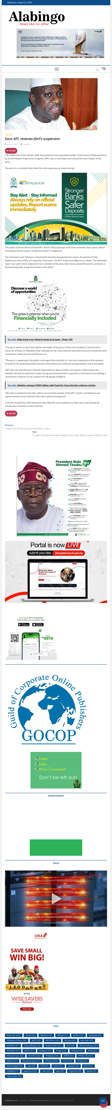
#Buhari (62, 1035)
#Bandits (46, 1035)
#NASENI (13, 1050)
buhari (58, 1066)
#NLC (92, 1050)
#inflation (13, 1045)
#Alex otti (13, 1035)
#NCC (29, 1050)
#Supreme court (31, 1061)
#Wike (82, 1061)
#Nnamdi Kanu (15, 1056)
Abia (31, 1066)
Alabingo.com (11, 1100)
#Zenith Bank (14, 1066)
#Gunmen (87, 1040)
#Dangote (95, 1035)
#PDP (68, 1056)
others (91, 1071)
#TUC (67, 1061)
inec (46, 1071)
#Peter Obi (86, 1056)
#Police (12, 1061)
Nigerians (75, 1071)
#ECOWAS (52, 1040)
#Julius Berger (32, 1045)
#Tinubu (51, 1061)
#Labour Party (53, 1045)
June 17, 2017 (12, 144)
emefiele (12, 1071)
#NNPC (34, 1056)
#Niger (61, 1050)
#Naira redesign (88, 1045)
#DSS (36, 1040)
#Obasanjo (52, 1056)
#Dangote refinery (16, 1040)
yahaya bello (14, 1076)
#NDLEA (45, 1050)
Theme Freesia (34, 1100)
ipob (60, 1071)
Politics (9, 134)
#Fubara (70, 1040)
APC (44, 1066)
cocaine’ (73, 1066)
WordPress (45, 1100)
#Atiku (30, 1035)
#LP (70, 1045)
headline (26, 144)
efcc (88, 1066)
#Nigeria (77, 1050)
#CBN (78, 1035)
